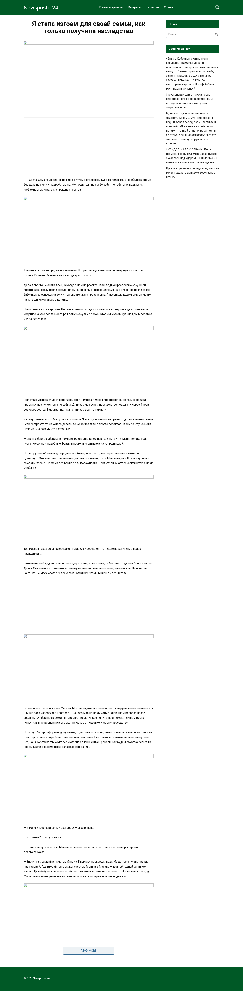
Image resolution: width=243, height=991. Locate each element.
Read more (88, 950)
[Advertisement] (89, 148)
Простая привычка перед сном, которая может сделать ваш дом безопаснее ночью (192, 173)
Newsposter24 (41, 7)
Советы (169, 7)
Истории (153, 7)
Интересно (135, 7)
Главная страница (111, 7)
